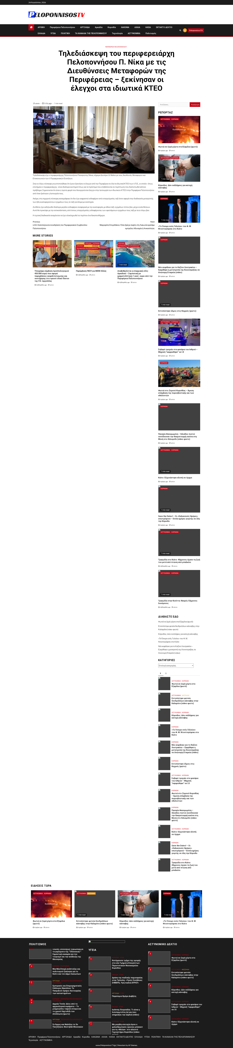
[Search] (180, 30)
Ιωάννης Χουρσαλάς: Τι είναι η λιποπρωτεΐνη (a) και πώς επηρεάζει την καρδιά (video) (126, 1012)
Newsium (121, 1045)
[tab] (160, 673)
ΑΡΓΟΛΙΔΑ (85, 27)
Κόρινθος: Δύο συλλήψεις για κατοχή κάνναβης (178, 634)
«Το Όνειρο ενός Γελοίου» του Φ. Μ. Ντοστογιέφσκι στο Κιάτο (174, 227)
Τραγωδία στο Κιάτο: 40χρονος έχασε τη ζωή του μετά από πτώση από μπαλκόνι (179, 561)
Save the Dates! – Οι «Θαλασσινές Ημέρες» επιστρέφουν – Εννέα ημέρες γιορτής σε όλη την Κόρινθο (179, 518)
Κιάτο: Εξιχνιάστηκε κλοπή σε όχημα (175, 478)
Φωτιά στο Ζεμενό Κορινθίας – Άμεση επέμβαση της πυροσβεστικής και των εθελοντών (176, 393)
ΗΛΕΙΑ (148, 27)
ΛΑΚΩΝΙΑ (125, 27)
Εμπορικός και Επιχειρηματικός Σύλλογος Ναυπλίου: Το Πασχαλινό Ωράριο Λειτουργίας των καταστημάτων (67, 989)
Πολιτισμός (151, 33)
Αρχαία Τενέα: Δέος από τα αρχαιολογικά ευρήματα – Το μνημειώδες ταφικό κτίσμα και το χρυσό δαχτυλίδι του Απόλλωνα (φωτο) (67, 1009)
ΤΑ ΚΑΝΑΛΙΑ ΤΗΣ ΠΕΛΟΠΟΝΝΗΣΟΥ (91, 33)
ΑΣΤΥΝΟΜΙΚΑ (134, 33)
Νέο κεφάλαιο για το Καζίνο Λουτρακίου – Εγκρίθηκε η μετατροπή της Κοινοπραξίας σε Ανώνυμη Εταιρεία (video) (179, 270)
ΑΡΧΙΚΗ (41, 27)
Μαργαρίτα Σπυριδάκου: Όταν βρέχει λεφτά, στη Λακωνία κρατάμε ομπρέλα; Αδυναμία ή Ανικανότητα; (127, 225)
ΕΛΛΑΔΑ (41, 33)
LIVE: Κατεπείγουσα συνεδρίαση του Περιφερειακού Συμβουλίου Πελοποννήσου (60, 225)
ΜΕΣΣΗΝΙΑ (88, 246)
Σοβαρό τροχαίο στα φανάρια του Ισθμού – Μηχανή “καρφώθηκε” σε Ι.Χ (185, 780)
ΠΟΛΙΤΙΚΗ (65, 33)
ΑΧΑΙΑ (137, 27)
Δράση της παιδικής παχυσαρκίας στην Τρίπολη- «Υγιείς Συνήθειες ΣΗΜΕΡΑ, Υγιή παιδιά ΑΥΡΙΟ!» (127, 980)
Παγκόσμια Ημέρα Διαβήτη (124, 996)
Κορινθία (112, 27)
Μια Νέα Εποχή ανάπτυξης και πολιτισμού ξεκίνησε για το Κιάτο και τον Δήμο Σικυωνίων (67, 971)
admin (37, 103)
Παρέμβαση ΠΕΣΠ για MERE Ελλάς (91, 271)
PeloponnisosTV (196, 30)
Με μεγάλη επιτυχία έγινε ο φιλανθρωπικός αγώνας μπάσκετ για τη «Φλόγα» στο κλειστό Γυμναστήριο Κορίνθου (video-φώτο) (127, 1029)
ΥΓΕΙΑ (53, 33)
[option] (57, 972)
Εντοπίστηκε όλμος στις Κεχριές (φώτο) (177, 311)
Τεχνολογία (117, 33)
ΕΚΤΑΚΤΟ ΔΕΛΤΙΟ (164, 27)
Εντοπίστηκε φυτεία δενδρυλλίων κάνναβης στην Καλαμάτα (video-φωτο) (185, 701)
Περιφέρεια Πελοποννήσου (62, 27)
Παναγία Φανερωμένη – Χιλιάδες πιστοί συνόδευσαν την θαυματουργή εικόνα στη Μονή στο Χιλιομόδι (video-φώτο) (177, 436)
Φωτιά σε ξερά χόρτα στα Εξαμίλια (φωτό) (178, 147)
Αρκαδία (98, 27)
